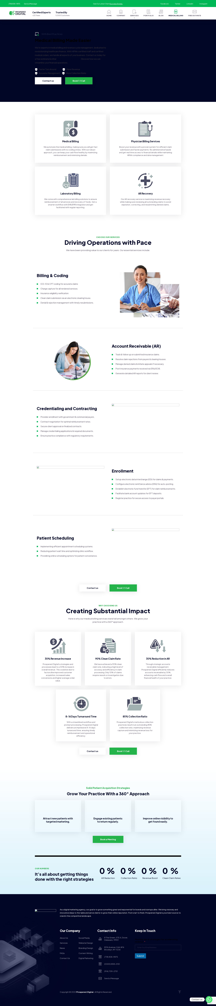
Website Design (86, 943)
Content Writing (86, 953)
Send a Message (30, 4)
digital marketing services (68, 59)
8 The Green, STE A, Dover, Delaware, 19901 (116, 938)
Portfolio (149, 16)
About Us (64, 938)
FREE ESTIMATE (194, 16)
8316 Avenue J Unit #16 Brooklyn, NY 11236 (114, 948)
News (62, 948)
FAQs (62, 953)
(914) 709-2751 (111, 971)
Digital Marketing (86, 958)
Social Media (84, 938)
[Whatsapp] (209, 999)
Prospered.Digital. (85, 992)
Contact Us (65, 958)
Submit (140, 955)
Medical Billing (175, 16)
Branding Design (86, 948)
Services (134, 16)
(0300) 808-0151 (112, 964)
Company (121, 16)
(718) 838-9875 (14, 4)
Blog (161, 16)
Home (109, 16)
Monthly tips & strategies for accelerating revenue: (156, 940)
